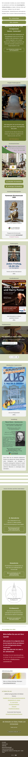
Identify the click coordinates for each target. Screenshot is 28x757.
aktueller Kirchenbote (15, 181)
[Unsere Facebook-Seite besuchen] (14, 755)
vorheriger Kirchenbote (15, 186)
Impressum (5, 744)
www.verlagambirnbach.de (9, 683)
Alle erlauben (14, 22)
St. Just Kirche (14, 702)
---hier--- (14, 414)
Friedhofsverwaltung (14, 708)
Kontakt (4, 742)
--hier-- (14, 273)
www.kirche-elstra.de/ (13, 731)
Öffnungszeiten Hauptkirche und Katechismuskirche (14, 529)
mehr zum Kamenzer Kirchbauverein (15, 619)
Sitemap (4, 745)
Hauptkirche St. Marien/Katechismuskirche (14, 698)
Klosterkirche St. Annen (14, 700)
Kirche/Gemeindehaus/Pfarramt (14, 714)
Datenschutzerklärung (7, 749)
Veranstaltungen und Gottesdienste (14, 50)
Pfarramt (14, 706)
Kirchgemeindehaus (14, 704)
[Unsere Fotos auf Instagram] (16, 755)
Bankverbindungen (7, 747)
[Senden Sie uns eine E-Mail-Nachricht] (12, 755)
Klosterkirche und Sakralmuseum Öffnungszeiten (15, 574)
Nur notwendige (14, 18)
